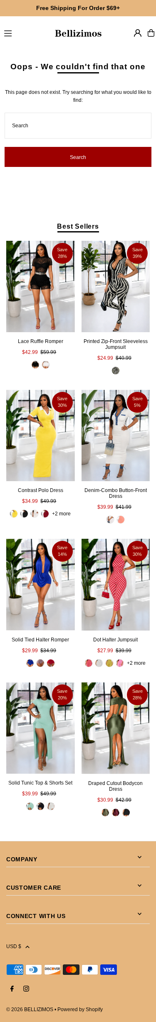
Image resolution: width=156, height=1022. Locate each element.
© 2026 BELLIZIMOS (29, 1009)
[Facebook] (12, 989)
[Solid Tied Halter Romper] (40, 584)
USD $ (13, 946)
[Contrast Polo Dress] (40, 435)
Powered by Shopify (80, 1009)
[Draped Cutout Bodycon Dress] (116, 728)
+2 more (61, 514)
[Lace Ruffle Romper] (40, 286)
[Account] (137, 33)
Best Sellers (78, 226)
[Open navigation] (25, 33)
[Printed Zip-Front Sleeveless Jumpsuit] (116, 286)
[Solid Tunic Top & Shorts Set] (40, 728)
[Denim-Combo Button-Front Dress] (116, 435)
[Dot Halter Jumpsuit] (116, 585)
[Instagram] (26, 989)
